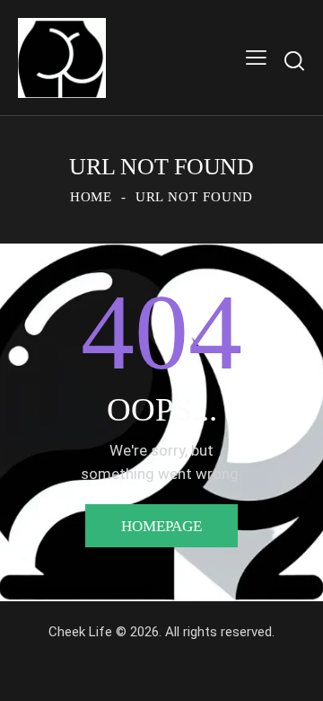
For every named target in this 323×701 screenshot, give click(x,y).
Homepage (161, 526)
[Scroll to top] (293, 671)
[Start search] (294, 61)
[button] (256, 58)
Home (91, 197)
